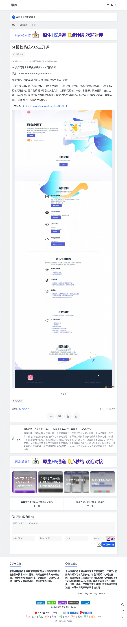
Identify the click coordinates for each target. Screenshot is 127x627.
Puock (69, 621)
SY (75, 606)
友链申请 (40, 602)
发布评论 (109, 544)
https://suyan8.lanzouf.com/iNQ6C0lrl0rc (47, 105)
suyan (56, 428)
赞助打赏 (85, 602)
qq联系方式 (74, 602)
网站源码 (24, 25)
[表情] (99, 544)
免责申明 (62, 602)
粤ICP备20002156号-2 (48, 612)
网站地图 (51, 602)
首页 (14, 25)
